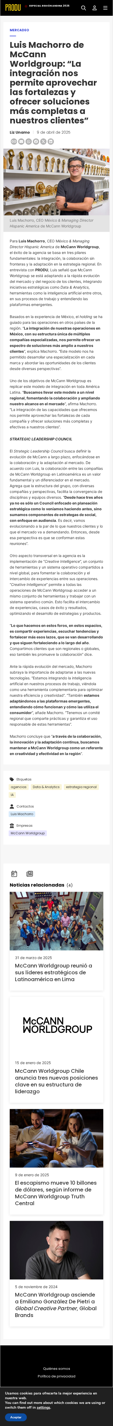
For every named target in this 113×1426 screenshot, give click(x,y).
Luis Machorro (22, 814)
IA (12, 795)
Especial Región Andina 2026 (49, 5)
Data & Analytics (46, 787)
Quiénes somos (56, 1368)
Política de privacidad (56, 1376)
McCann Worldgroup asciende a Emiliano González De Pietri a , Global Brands (56, 1305)
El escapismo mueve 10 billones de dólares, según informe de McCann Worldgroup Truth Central (56, 1193)
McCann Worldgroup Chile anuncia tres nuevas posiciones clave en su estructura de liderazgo (56, 1081)
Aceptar (16, 1417)
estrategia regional (81, 787)
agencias (19, 787)
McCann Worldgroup (28, 833)
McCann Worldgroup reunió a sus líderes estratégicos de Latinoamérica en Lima (53, 972)
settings (43, 1407)
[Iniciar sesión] (93, 7)
